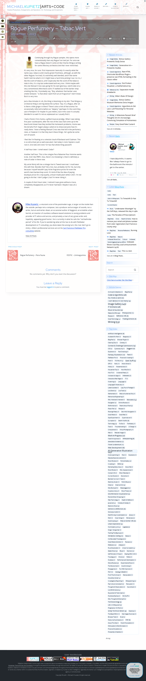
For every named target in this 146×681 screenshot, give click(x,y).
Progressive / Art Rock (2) (115, 608)
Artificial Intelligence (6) (116, 334)
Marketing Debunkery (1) (115, 467)
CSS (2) (110, 349)
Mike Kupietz (17, 39)
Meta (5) (120, 464)
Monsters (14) (131, 400)
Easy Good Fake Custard (122, 124)
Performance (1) (112, 406)
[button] (31, 236)
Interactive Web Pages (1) (115, 379)
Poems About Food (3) (126, 406)
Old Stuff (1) (125, 596)
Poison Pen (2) (112, 409)
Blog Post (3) (128, 292)
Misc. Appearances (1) (126, 470)
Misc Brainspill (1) (113, 488)
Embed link (116, 39)
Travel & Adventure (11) (116, 445)
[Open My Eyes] (2, 37)
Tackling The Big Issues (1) (115, 533)
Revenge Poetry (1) (113, 412)
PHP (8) (128, 620)
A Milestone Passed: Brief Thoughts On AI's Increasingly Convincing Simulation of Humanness (121, 118)
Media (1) (128, 536)
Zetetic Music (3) (112, 551)
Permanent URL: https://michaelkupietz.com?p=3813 (74, 39)
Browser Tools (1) (113, 617)
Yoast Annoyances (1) (114, 439)
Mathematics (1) (112, 394)
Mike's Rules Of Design (121, 96)
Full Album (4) (119, 361)
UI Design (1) (132, 427)
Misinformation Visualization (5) (119, 494)
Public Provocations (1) (127, 623)
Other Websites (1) (124, 473)
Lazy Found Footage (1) (127, 388)
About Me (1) (129, 467)
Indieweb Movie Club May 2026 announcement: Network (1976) (122, 242)
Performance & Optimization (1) (126, 560)
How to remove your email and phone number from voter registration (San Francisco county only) (122, 223)
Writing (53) (113, 322)
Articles (117, 129)
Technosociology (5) (114, 602)
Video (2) (110, 485)
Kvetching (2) (112, 382)
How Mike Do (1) (126, 370)
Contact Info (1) (112, 473)
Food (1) (110, 361)
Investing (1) (111, 464)
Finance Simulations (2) (115, 629)
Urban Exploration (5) (115, 524)
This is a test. (120, 251)
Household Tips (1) (113, 370)
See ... (113, 158)
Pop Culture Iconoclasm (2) (116, 584)
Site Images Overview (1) (129, 614)
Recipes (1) (111, 316)
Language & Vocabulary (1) (116, 385)
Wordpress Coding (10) (115, 536)
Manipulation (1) (128, 575)
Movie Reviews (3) (113, 563)
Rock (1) (124, 455)
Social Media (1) (112, 415)
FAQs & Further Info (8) (128, 521)
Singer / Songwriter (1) (114, 530)
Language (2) (122, 382)
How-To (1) (111, 373)
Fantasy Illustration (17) (116, 355)
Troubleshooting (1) (120, 427)
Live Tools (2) (122, 391)
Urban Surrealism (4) (128, 548)
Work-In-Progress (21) (116, 436)
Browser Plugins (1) (123, 340)
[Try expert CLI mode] (59, 659)
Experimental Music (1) (127, 563)
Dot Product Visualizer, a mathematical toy (119, 84)
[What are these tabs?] (2, 21)
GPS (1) (110, 364)
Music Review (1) (113, 470)
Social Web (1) (123, 415)
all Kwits (113, 179)
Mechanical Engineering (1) (116, 397)
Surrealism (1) (112, 421)
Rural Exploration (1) (114, 548)
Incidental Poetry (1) (122, 373)
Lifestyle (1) (122, 545)
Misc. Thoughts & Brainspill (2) (117, 599)
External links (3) (120, 485)
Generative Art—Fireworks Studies (120, 66)
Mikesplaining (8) (128, 439)
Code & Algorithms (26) (117, 295)
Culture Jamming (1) (114, 455)
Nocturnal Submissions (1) (115, 620)
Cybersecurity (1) (119, 349)
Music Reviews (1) (113, 461)
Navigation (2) (112, 403)
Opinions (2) (130, 551)
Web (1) (110, 433)
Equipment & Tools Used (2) (116, 593)
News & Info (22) (114, 313)
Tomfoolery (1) (131, 424)
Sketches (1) (132, 611)
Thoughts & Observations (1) (116, 587)
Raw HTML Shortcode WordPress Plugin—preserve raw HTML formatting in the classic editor (121, 75)
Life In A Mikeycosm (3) (115, 605)
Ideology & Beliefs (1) (121, 572)
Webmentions (130, 39)
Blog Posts (118, 256)
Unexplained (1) (112, 430)
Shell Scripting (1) (113, 521)
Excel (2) (122, 617)
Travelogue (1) (112, 557)
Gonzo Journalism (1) (114, 512)
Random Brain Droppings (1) (116, 497)
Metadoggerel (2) (125, 488)
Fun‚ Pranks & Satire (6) (116, 298)
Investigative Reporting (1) (115, 581)
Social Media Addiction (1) (115, 542)
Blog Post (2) (111, 340)
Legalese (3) (126, 527)
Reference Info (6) (122, 316)
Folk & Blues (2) (126, 482)
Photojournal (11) (128, 313)
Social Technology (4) (114, 319)
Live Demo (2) (112, 391)
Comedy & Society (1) (124, 503)
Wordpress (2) (130, 518)
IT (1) (126, 379)
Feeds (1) (129, 355)
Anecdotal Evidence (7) (116, 442)
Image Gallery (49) (117, 304)
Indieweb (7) (127, 376)
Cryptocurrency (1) (113, 491)
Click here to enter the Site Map (119, 280)
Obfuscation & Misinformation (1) (117, 626)
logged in (50, 287)
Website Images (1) (120, 433)
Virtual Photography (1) (126, 430)
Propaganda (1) (112, 569)
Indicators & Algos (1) (114, 376)
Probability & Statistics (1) (115, 632)
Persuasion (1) (130, 584)
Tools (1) (110, 427)
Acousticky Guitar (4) (114, 578)
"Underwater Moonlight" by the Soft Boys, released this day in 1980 (122, 209)
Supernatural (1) (127, 418)
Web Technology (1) (113, 500)
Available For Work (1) (114, 337)
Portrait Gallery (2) (125, 461)
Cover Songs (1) (119, 518)
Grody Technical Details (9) (117, 611)
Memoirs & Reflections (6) (117, 509)
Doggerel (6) (131, 349)
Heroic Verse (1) (126, 364)
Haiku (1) (116, 364)
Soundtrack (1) (131, 587)
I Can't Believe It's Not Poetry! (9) (119, 301)
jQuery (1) (132, 515)
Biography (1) (127, 337)
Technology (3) (112, 424)
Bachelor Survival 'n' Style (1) (116, 479)
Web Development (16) (116, 448)
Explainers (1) (112, 352)
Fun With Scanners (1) (125, 569)
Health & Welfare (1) (127, 500)
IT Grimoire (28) (114, 307)
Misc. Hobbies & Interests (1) (116, 400)
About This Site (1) (113, 623)
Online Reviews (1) (124, 403)
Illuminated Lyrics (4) (114, 527)
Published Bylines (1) (114, 596)
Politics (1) (129, 557)
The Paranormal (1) (113, 566)
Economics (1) (125, 476)
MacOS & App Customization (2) (117, 515)
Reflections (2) (112, 545)
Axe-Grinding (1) (126, 566)
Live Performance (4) (114, 590)
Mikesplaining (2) (131, 581)
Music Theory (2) (126, 491)
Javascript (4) (112, 503)
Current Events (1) (113, 476)
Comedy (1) (123, 343)
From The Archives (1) (114, 575)
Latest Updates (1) (113, 388)
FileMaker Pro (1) (113, 358)
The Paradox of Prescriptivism (121, 215)
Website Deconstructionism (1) (117, 458)
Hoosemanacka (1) (121, 367)
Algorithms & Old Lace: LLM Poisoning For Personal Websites (121, 109)
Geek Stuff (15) (130, 361)
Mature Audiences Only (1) (127, 394)
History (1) (111, 367)
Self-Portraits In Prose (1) (115, 554)
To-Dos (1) (122, 424)
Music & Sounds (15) (115, 310)
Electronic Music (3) (113, 506)
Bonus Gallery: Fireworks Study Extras (119, 60)
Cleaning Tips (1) (113, 343)
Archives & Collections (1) (115, 292)
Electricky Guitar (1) (113, 482)
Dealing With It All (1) (131, 554)
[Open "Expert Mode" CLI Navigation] (2, 26)
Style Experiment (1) (114, 418)
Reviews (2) (128, 542)
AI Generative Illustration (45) (120, 451)
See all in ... (121, 92)
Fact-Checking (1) (123, 352)
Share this (102, 39)
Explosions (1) (132, 455)
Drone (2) (121, 557)
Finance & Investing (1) (126, 358)
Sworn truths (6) (123, 421)
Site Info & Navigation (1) (128, 412)
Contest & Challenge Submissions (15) (121, 346)
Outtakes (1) (111, 560)
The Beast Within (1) (114, 614)
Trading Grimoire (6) (129, 319)
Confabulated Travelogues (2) (117, 539)
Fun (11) (110, 572)
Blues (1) (122, 551)
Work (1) (110, 518)
